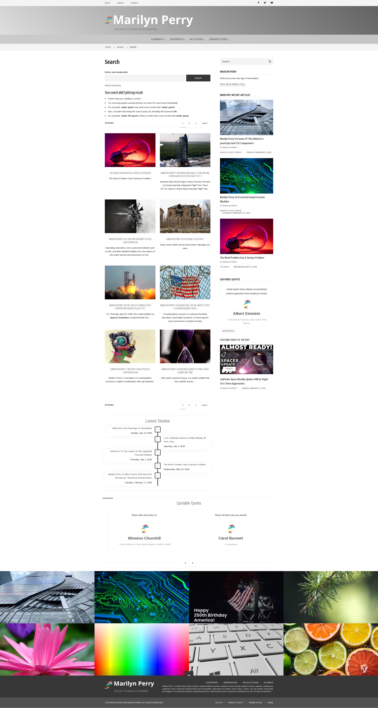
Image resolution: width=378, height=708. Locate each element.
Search (219, 703)
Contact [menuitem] (134, 3)
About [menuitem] (107, 3)
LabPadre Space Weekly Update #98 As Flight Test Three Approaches (244, 381)
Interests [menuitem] (176, 39)
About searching (113, 85)
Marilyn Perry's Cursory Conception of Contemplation (130, 371)
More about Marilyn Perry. (232, 84)
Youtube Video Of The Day (234, 340)
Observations (230, 683)
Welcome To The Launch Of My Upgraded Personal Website (131, 453)
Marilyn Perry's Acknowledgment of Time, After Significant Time (185, 371)
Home (270, 703)
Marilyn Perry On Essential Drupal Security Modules (242, 199)
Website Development (231, 152)
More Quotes (228, 331)
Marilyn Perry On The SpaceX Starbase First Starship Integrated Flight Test (130, 307)
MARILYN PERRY (134, 703)
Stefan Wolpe (231, 538)
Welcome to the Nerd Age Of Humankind (132, 428)
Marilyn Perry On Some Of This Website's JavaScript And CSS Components (242, 141)
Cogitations (212, 683)
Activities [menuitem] (196, 39)
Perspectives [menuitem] (218, 39)
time (185, 378)
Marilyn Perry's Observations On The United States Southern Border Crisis (185, 307)
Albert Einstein (246, 313)
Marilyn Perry (153, 19)
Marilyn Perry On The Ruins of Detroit (185, 239)
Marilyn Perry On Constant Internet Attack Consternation (130, 241)
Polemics (224, 267)
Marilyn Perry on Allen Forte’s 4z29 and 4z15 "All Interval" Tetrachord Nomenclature (130, 476)
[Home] (109, 23)
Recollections (250, 683)
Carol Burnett (144, 538)
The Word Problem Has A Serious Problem (130, 173)
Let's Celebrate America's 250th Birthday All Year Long (185, 440)
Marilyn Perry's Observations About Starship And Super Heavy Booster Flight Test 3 (185, 174)
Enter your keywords (116, 72)
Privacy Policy (235, 703)
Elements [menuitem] (157, 39)
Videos (229, 369)
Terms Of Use (255, 703)
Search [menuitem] (120, 3)
